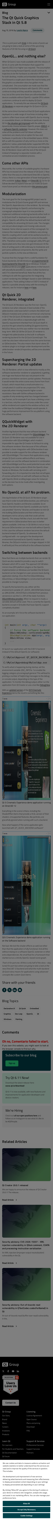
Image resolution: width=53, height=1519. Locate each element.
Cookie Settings (27, 1515)
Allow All (26, 1503)
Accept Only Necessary (26, 1509)
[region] (26, 1489)
